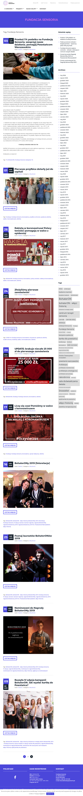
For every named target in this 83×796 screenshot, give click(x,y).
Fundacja (8, 217)
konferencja (62, 342)
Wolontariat (72, 394)
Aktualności (32, 49)
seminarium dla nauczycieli (30, 745)
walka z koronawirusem (9, 219)
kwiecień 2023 (64, 132)
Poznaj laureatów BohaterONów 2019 (33, 537)
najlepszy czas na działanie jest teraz (66, 352)
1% (7, 160)
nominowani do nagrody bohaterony (13, 671)
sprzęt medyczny (34, 454)
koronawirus (25, 217)
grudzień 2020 (64, 158)
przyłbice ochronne (35, 217)
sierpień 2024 (64, 111)
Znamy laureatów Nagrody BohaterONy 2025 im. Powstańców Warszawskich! (68, 56)
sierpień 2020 (64, 166)
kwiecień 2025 (64, 93)
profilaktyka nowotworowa (66, 368)
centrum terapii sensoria (66, 314)
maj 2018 (63, 213)
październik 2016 (65, 254)
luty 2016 (63, 270)
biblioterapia (74, 295)
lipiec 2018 (63, 207)
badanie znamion (65, 292)
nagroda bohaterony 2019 (10, 524)
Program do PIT (34, 782)
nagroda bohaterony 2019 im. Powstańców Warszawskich (34, 524)
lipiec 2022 (63, 143)
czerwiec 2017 (64, 233)
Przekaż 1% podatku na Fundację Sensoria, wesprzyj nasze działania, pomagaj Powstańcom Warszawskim (34, 43)
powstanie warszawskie (68, 361)
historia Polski (62, 332)
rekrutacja (73, 377)
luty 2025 (63, 96)
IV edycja (16, 522)
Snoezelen (64, 390)
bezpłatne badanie (64, 295)
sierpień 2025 (64, 88)
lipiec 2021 (63, 153)
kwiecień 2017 (64, 239)
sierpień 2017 (64, 228)
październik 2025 (65, 86)
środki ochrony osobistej (10, 339)
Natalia (20, 49)
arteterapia (67, 289)
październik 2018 (65, 200)
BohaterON (35, 3)
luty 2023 (63, 135)
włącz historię (7, 526)
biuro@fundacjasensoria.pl (67, 780)
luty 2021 (63, 156)
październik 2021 (65, 150)
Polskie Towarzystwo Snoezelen (66, 357)
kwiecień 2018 (64, 215)
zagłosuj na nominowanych (40, 671)
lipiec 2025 (63, 91)
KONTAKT (43, 9)
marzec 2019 (64, 189)
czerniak (61, 319)
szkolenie (73, 391)
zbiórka (19, 219)
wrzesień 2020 (64, 163)
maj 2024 (63, 119)
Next (31, 756)
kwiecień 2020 (64, 169)
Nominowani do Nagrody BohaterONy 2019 (29, 609)
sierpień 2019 (64, 187)
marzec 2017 (64, 241)
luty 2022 (63, 145)
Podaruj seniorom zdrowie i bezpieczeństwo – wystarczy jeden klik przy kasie (68, 43)
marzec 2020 (64, 171)
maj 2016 (63, 262)
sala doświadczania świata (68, 382)
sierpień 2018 (64, 205)
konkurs (69, 342)
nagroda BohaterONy (40, 522)
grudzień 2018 (64, 197)
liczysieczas (33, 337)
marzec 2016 (64, 267)
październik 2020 (65, 161)
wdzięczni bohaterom (63, 394)
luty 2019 (63, 192)
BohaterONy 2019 (33, 521)
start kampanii (42, 745)
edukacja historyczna (65, 326)
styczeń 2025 (64, 98)
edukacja (62, 323)
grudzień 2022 (64, 137)
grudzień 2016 (64, 249)
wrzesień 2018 (64, 202)
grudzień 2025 (64, 80)
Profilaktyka (63, 364)
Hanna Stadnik (18, 743)
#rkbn (61, 289)
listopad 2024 (64, 104)
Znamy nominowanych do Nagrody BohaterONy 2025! (68, 61)
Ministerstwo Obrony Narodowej (66, 347)
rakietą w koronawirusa (46, 278)
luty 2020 (63, 174)
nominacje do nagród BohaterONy (30, 669)
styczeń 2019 (64, 194)
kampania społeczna (66, 335)
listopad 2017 (64, 220)
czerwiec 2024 (64, 117)
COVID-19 (8, 337)
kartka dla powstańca (35, 743)
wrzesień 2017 (64, 226)
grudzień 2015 (64, 275)
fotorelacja (42, 521)
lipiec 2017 (63, 231)
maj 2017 (63, 236)
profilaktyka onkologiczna (68, 371)
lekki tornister (72, 345)
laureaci (21, 522)
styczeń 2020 (64, 176)
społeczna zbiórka (46, 217)
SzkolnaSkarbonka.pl (63, 3)
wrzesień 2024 (64, 109)
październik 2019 (65, 182)
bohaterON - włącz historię (20, 521)
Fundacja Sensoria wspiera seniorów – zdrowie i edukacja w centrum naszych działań (69, 49)
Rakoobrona (53, 3)
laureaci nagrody (29, 522)
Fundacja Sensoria (20, 160)
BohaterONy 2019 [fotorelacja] (32, 463)
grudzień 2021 (64, 148)
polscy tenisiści (35, 278)
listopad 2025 (64, 83)
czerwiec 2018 (64, 210)
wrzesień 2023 (64, 130)
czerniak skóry (70, 319)
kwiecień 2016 (64, 265)
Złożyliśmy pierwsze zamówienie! (26, 291)
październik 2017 (65, 223)
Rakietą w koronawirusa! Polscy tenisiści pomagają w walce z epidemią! (33, 230)
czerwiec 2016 (64, 259)
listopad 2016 (64, 252)
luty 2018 (63, 218)
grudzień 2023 (64, 124)
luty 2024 (63, 122)
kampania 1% (29, 160)
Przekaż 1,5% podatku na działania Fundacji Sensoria (68, 38)
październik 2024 (65, 106)
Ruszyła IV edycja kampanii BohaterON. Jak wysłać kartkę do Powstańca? (34, 682)
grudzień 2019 (64, 179)
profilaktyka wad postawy (66, 374)
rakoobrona (64, 377)
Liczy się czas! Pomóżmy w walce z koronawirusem (34, 407)
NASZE (31, 9)
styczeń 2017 (64, 246)
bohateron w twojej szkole (35, 741)
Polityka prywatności (75, 3)
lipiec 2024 (63, 114)
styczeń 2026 (64, 78)
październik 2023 (65, 127)
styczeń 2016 (64, 272)
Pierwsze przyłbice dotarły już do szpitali (34, 170)
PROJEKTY (19, 9)
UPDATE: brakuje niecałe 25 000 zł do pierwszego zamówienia (33, 350)
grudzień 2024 (64, 101)
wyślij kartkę (61, 396)
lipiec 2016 (63, 257)
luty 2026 (63, 75)
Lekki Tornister (44, 3)
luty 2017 (63, 244)
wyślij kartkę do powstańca (19, 747)
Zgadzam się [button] (50, 793)
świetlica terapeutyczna (67, 407)
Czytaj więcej (10, 208)
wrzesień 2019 (64, 184)
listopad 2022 (64, 140)
